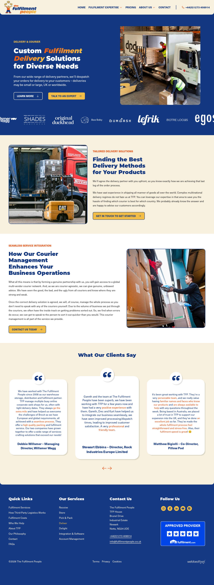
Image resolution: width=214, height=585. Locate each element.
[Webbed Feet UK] (196, 561)
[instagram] (163, 508)
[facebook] (170, 508)
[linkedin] (176, 508)
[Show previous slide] (104, 468)
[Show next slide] (109, 468)
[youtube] (183, 508)
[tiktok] (189, 508)
